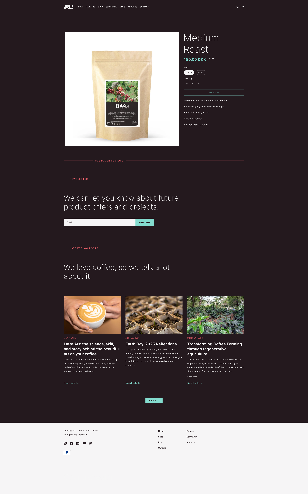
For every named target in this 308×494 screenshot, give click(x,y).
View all (154, 400)
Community (191, 437)
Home (161, 431)
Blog (160, 442)
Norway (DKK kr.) (72, 485)
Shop (160, 437)
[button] (237, 7)
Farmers (190, 431)
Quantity (188, 78)
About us (190, 442)
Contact (162, 448)
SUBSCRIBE (144, 222)
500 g (201, 72)
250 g (189, 72)
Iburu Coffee (91, 430)
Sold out (214, 92)
